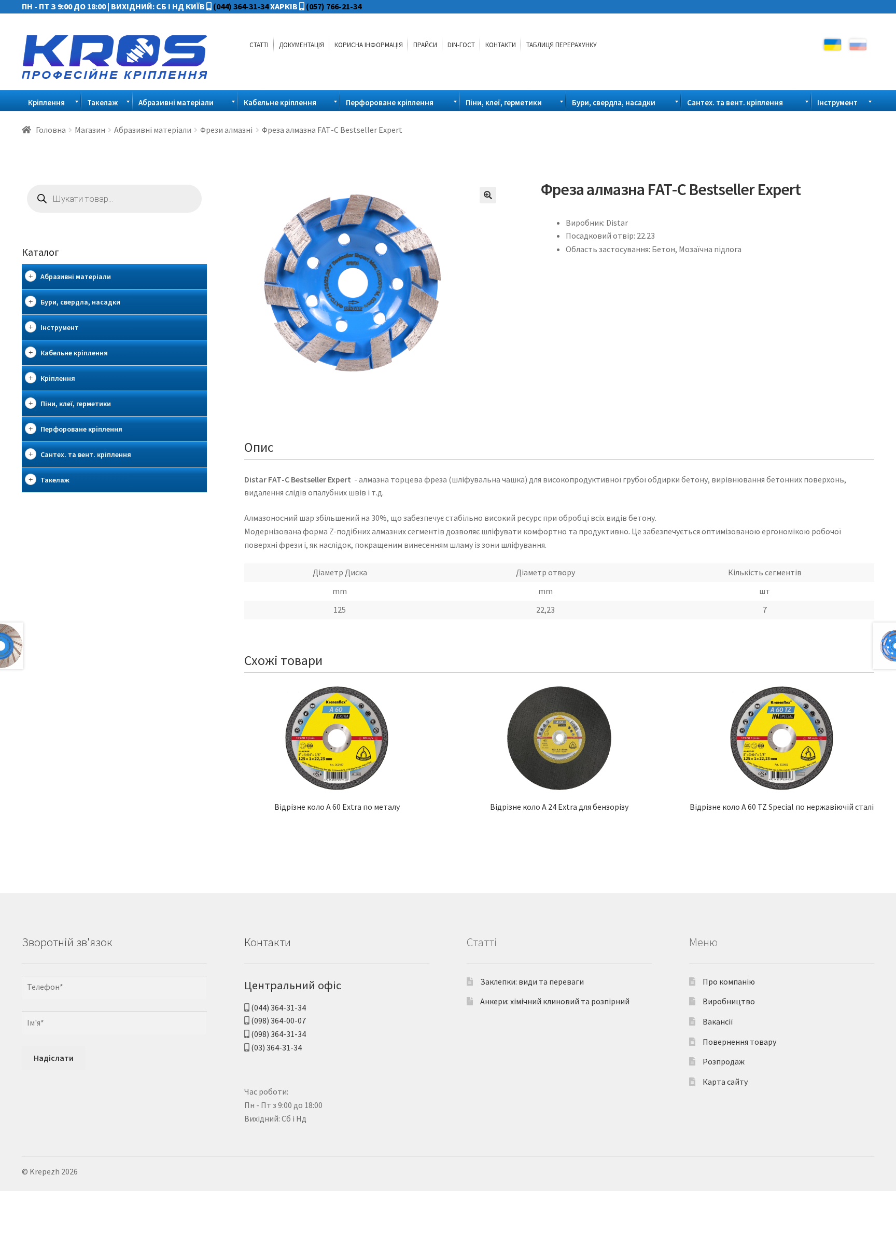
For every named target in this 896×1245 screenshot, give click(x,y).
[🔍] (488, 195)
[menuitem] (259, 44)
